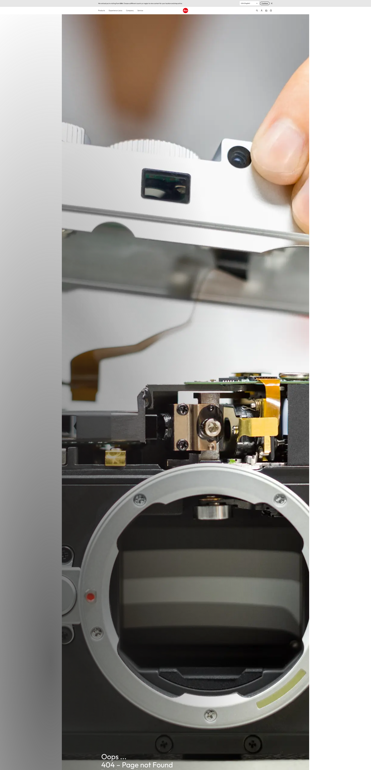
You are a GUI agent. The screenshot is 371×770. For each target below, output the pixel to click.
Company (130, 10)
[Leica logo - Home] (185, 10)
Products (101, 10)
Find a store (266, 10)
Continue (265, 3)
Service (140, 10)
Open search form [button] (257, 10)
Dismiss (272, 3)
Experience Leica (115, 10)
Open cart (271, 10)
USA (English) (245, 3)
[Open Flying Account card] (262, 10)
